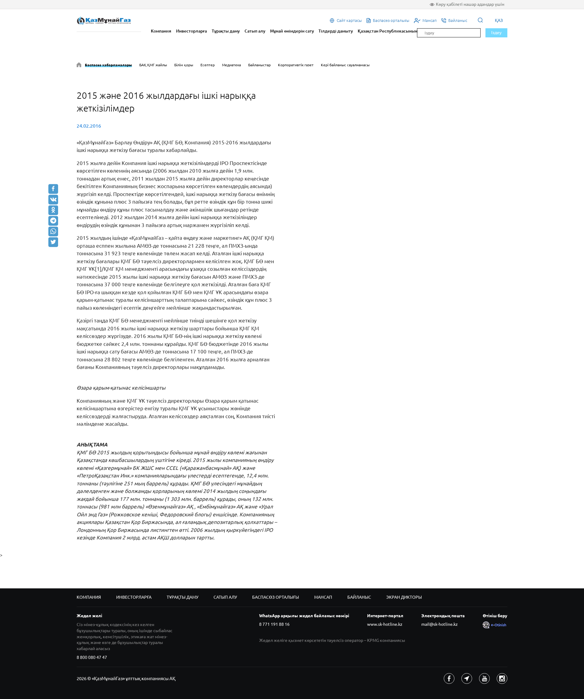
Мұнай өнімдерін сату (292, 31)
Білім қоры (183, 65)
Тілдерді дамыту (335, 31)
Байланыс (359, 597)
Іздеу (496, 32)
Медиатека (231, 65)
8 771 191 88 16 (274, 624)
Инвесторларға (191, 31)
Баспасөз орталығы (275, 597)
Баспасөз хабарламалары (108, 65)
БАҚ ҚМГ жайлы (153, 65)
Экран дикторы (404, 597)
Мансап (323, 597)
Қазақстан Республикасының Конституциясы (404, 31)
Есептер (207, 65)
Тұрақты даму (226, 31)
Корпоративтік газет (296, 65)
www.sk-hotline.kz (384, 624)
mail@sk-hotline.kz (439, 624)
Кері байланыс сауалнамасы (345, 65)
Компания (161, 31)
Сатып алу (255, 31)
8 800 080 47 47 (92, 657)
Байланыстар (259, 65)
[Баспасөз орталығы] (79, 66)
